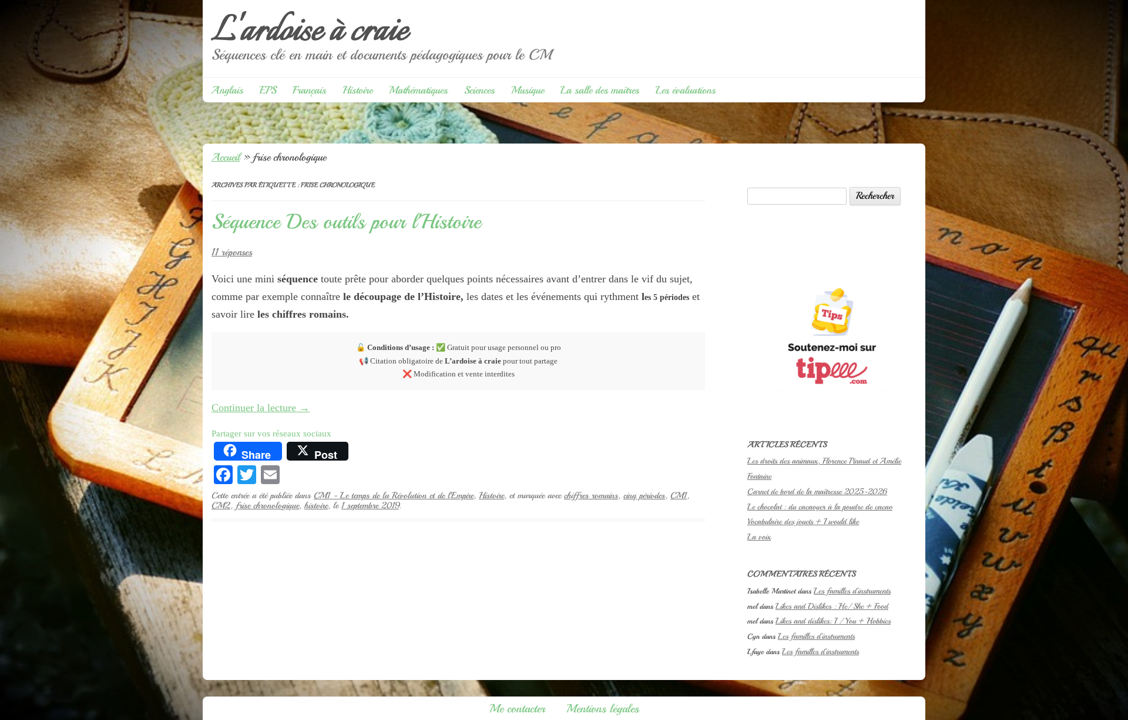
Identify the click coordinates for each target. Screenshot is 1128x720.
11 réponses (232, 252)
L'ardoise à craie (310, 31)
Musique (527, 90)
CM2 (221, 505)
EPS (268, 90)
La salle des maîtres (599, 90)
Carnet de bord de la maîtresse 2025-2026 (817, 491)
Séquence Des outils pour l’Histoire (346, 222)
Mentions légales (602, 708)
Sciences (479, 90)
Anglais (227, 90)
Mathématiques (418, 90)
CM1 (678, 495)
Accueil (226, 157)
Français (309, 90)
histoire (316, 505)
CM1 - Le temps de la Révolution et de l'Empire (394, 495)
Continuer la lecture (261, 408)
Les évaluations (686, 90)
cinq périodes (644, 495)
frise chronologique (267, 505)
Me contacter (517, 708)
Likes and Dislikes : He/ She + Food (832, 606)
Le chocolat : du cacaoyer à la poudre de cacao (819, 507)
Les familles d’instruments (852, 591)
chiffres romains (591, 495)
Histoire (357, 90)
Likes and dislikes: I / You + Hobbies (833, 621)
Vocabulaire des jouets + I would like (803, 521)
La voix (759, 537)
